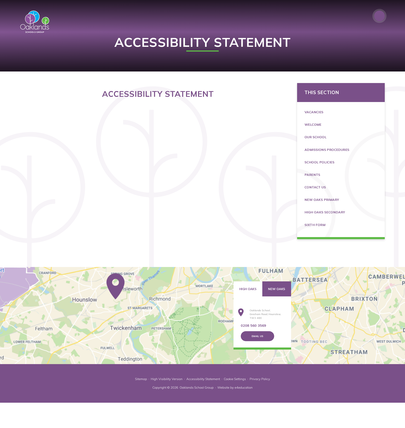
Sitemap (141, 379)
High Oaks (247, 289)
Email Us (257, 336)
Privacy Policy (260, 379)
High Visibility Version (167, 379)
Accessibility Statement (203, 379)
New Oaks (276, 289)
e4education (244, 387)
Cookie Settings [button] (235, 379)
